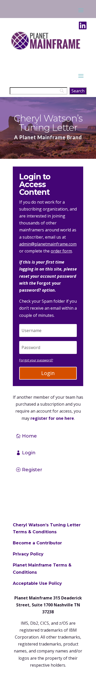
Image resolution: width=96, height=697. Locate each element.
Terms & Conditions (35, 531)
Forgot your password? (36, 360)
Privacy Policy (28, 554)
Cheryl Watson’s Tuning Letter (47, 524)
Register (32, 470)
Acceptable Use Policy (37, 583)
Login (48, 373)
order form (61, 251)
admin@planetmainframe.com (48, 244)
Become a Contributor (37, 543)
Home (29, 436)
